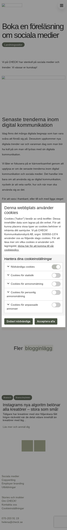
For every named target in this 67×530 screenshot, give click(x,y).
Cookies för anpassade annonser (22, 306)
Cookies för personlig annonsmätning (21, 294)
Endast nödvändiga (18, 321)
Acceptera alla (46, 321)
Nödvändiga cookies (22, 266)
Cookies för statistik (22, 275)
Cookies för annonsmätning (26, 283)
